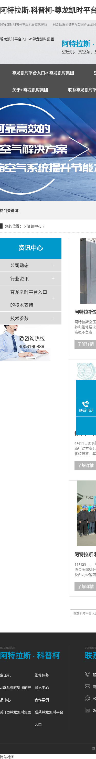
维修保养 (42, 674)
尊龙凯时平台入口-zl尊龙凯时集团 (27, 38)
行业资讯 (19, 278)
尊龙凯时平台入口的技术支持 (28, 298)
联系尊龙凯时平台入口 (49, 718)
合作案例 (42, 699)
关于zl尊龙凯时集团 (30, 90)
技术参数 (19, 318)
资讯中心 (34, 226)
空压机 (5, 674)
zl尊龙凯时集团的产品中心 (15, 693)
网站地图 (7, 756)
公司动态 (19, 265)
